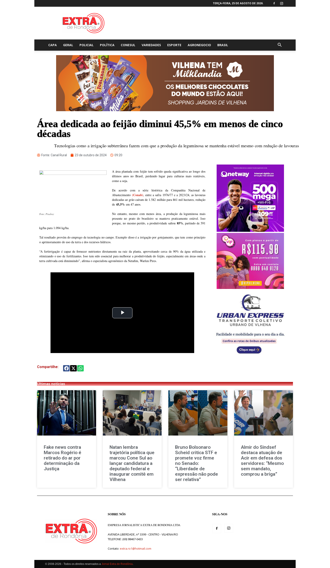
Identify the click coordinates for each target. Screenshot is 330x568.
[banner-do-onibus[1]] (250, 356)
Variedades (151, 45)
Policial (86, 45)
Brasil (222, 45)
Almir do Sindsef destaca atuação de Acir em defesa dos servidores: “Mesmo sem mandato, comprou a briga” (262, 460)
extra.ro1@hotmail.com (135, 548)
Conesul (128, 45)
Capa (52, 45)
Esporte (174, 45)
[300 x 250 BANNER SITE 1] (250, 288)
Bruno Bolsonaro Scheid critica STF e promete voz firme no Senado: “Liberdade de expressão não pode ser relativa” (196, 463)
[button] (279, 45)
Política (107, 45)
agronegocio (199, 45)
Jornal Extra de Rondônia (117, 564)
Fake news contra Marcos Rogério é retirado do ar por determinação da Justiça (62, 457)
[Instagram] (281, 3)
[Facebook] (274, 3)
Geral (68, 45)
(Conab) (137, 195)
